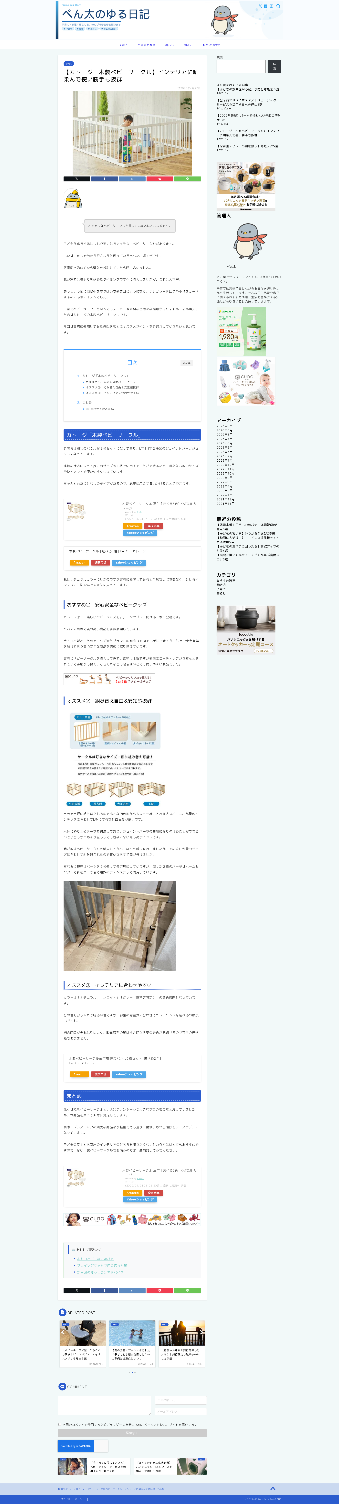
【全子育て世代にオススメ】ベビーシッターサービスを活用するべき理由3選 (248, 102)
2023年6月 (225, 443)
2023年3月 (225, 452)
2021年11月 (226, 504)
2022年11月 (226, 469)
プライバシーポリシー (72, 1499)
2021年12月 (226, 499)
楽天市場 (154, 526)
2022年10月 (226, 473)
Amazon (133, 526)
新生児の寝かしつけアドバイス (100, 1272)
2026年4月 (225, 439)
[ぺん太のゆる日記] (169, 37)
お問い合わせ (211, 45)
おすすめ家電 (146, 45)
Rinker (140, 512)
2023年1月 (225, 460)
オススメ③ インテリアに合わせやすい (112, 393)
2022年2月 (225, 491)
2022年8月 (225, 482)
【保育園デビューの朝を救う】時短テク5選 (247, 146)
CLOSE (187, 363)
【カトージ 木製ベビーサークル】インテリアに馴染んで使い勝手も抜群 (248, 133)
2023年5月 (225, 448)
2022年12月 (226, 465)
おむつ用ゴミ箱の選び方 (95, 1259)
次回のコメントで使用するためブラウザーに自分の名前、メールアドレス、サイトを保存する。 (130, 1425)
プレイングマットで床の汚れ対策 (102, 1265)
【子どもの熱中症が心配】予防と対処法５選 (248, 89)
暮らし (169, 45)
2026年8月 (225, 426)
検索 (220, 57)
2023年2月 (225, 456)
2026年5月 (225, 435)
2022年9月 (225, 478)
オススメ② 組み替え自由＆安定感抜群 (112, 387)
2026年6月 (225, 430)
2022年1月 (225, 495)
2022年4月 (225, 486)
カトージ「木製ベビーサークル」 (105, 376)
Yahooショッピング (140, 533)
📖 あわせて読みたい (100, 409)
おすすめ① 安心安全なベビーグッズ (111, 382)
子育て (123, 45)
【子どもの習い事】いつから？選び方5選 (246, 533)
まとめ (87, 402)
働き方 (188, 45)
